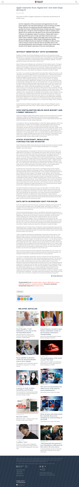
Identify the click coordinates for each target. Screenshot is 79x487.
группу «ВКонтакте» (48, 282)
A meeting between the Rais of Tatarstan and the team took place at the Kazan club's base (51, 447)
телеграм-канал (37, 282)
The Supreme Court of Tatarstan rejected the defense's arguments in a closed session (26, 362)
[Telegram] (28, 299)
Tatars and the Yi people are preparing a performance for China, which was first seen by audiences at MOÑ (51, 361)
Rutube (35, 286)
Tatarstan (20, 291)
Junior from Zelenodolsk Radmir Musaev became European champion (51, 333)
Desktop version (20, 481)
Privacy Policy (20, 475)
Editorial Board (20, 470)
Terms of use (19, 473)
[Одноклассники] (22, 299)
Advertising (19, 471)
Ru (40, 469)
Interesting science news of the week (51, 389)
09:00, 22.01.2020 (20, 13)
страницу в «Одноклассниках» (33, 284)
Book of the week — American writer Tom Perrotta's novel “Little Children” (27, 418)
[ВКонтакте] (19, 299)
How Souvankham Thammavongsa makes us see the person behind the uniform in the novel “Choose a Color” (27, 391)
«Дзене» (41, 286)
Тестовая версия (20, 482)
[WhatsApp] (25, 299)
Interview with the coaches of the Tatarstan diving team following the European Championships (26, 333)
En (43, 469)
